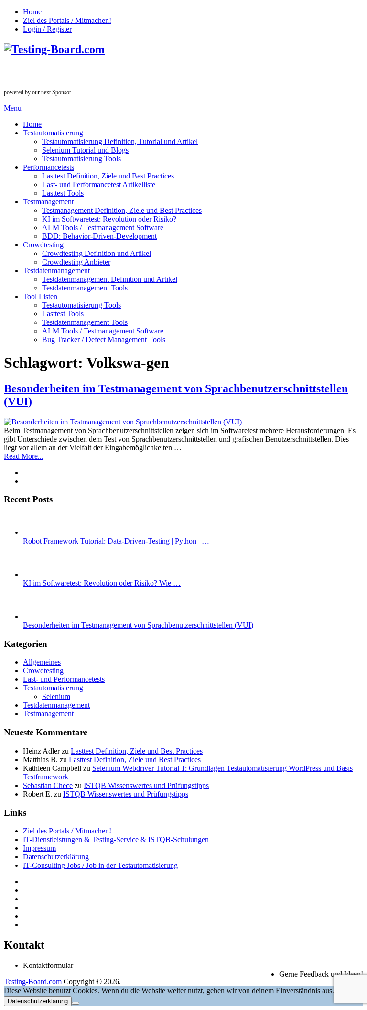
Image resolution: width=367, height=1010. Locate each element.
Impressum (39, 848)
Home (32, 12)
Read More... (23, 456)
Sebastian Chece (48, 785)
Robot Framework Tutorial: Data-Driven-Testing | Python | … (116, 541)
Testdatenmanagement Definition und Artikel (109, 279)
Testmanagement (48, 202)
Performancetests (48, 167)
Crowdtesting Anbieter (76, 262)
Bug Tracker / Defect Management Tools (103, 339)
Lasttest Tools (63, 193)
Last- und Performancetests (64, 679)
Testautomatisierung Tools (81, 159)
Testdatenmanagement (56, 270)
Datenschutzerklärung (56, 857)
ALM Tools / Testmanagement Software (102, 227)
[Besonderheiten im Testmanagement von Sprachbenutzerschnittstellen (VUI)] (183, 422)
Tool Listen (40, 296)
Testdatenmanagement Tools (85, 288)
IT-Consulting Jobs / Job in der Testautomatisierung (100, 865)
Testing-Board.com (33, 981)
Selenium (56, 696)
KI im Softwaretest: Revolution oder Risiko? (109, 219)
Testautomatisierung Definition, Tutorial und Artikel (120, 141)
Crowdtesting (43, 245)
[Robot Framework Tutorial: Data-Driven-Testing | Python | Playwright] (38, 532)
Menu (13, 108)
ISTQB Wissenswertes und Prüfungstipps (146, 785)
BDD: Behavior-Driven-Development (99, 236)
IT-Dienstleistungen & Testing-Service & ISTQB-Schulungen (116, 839)
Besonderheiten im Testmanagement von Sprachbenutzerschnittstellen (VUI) (138, 625)
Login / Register (47, 29)
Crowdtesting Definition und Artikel (96, 253)
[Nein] (75, 1003)
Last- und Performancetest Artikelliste (98, 184)
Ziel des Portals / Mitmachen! (67, 20)
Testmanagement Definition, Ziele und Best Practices (122, 210)
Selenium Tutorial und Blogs (85, 150)
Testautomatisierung (53, 133)
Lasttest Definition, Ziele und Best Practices (108, 176)
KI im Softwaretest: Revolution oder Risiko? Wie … (102, 583)
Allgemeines (42, 662)
